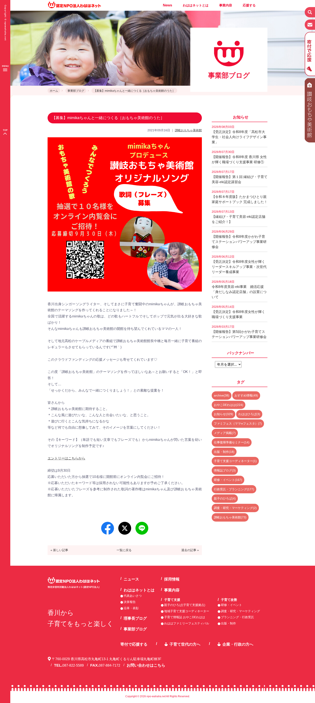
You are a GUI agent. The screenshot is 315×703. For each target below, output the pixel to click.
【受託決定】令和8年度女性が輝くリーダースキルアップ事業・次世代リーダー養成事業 (239, 264)
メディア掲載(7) (225, 433)
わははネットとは (195, 5)
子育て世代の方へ (185, 644)
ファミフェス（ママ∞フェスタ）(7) (238, 423)
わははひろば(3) (249, 414)
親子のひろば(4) (225, 498)
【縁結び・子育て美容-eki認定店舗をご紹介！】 (238, 217)
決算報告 (130, 602)
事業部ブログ (76, 90)
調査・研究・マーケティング (240, 611)
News (167, 5)
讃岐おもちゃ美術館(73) (230, 517)
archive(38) (221, 395)
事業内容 (225, 5)
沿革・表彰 (131, 608)
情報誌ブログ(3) (225, 470)
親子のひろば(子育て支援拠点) (184, 605)
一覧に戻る (124, 550)
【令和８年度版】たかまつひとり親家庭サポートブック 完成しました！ (239, 197)
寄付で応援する (133, 644)
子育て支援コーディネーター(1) (235, 461)
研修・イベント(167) (228, 480)
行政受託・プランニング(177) (234, 489)
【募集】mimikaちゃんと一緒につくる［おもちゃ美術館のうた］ (134, 90)
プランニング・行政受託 (237, 617)
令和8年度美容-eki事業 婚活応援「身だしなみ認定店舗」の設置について (239, 289)
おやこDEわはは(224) (228, 405)
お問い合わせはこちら (146, 665)
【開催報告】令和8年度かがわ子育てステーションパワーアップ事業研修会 (239, 239)
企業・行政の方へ (237, 644)
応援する (249, 5)
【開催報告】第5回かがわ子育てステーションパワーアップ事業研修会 (239, 332)
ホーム (54, 90)
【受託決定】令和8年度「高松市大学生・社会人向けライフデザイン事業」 (239, 134)
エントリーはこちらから (66, 458)
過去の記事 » (190, 550)
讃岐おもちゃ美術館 (188, 130)
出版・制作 (228, 623)
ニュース (131, 579)
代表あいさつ (133, 595)
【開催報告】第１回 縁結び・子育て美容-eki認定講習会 (239, 177)
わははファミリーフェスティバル (186, 623)
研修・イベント (231, 605)
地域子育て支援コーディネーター (186, 611)
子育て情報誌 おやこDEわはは (184, 617)
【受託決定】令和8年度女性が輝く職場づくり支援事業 (238, 312)
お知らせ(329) (223, 414)
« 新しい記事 (59, 550)
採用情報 (172, 579)
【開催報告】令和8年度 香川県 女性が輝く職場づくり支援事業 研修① (239, 157)
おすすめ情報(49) (246, 395)
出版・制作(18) (224, 451)
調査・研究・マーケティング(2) (235, 508)
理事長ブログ (135, 618)
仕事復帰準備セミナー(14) (231, 442)
